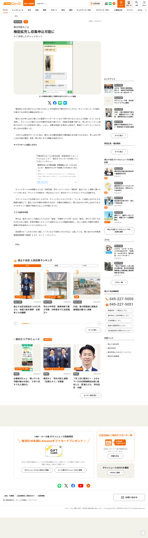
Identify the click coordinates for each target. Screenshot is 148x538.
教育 (44, 10)
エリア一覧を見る (90, 395)
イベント (130, 10)
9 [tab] (83, 323)
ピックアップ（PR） (84, 10)
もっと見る (92, 330)
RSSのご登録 (115, 473)
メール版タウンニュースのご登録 (70, 470)
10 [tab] (90, 323)
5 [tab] (54, 323)
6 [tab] (61, 323)
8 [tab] (76, 323)
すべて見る (119, 136)
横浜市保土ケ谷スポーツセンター (120, 352)
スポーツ (54, 10)
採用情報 (41, 496)
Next (99, 324)
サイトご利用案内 (21, 500)
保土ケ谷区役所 (113, 344)
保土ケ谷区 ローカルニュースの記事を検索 (118, 231)
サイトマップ (32, 500)
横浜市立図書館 (113, 356)
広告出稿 (96, 4)
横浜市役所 (112, 348)
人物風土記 (118, 10)
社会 (37, 10)
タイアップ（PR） (103, 10)
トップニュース (17, 10)
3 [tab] (39, 323)
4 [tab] (47, 323)
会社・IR (128, 5)
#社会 (17, 244)
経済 (70, 10)
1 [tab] (25, 323)
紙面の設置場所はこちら (117, 326)
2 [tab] (32, 323)
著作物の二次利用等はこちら (118, 316)
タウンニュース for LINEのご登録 (36, 470)
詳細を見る (115, 456)
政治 (63, 10)
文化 (29, 10)
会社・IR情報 (9, 496)
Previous (16, 324)
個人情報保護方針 (8, 500)
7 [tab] (69, 323)
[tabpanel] (57, 69)
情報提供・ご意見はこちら (117, 311)
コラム (139, 10)
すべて (5, 10)
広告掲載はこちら (114, 321)
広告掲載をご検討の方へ (26, 496)
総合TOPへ (41, 3)
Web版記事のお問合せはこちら (119, 331)
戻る (16, 16)
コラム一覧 (119, 282)
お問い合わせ (131, 497)
